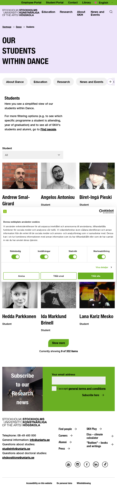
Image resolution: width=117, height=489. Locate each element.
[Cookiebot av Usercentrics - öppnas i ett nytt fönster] (101, 211)
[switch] (44, 257)
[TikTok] (105, 466)
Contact (73, 2)
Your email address (63, 374)
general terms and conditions (87, 388)
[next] (110, 82)
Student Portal (54, 2)
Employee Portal (31, 2)
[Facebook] (87, 466)
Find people (48, 129)
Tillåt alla (95, 276)
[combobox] (104, 2)
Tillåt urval (58, 276)
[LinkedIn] (96, 466)
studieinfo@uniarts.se (16, 448)
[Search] (111, 12)
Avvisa (21, 276)
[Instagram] (77, 466)
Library (86, 2)
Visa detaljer (102, 267)
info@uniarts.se (40, 439)
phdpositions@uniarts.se (18, 457)
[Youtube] (68, 466)
